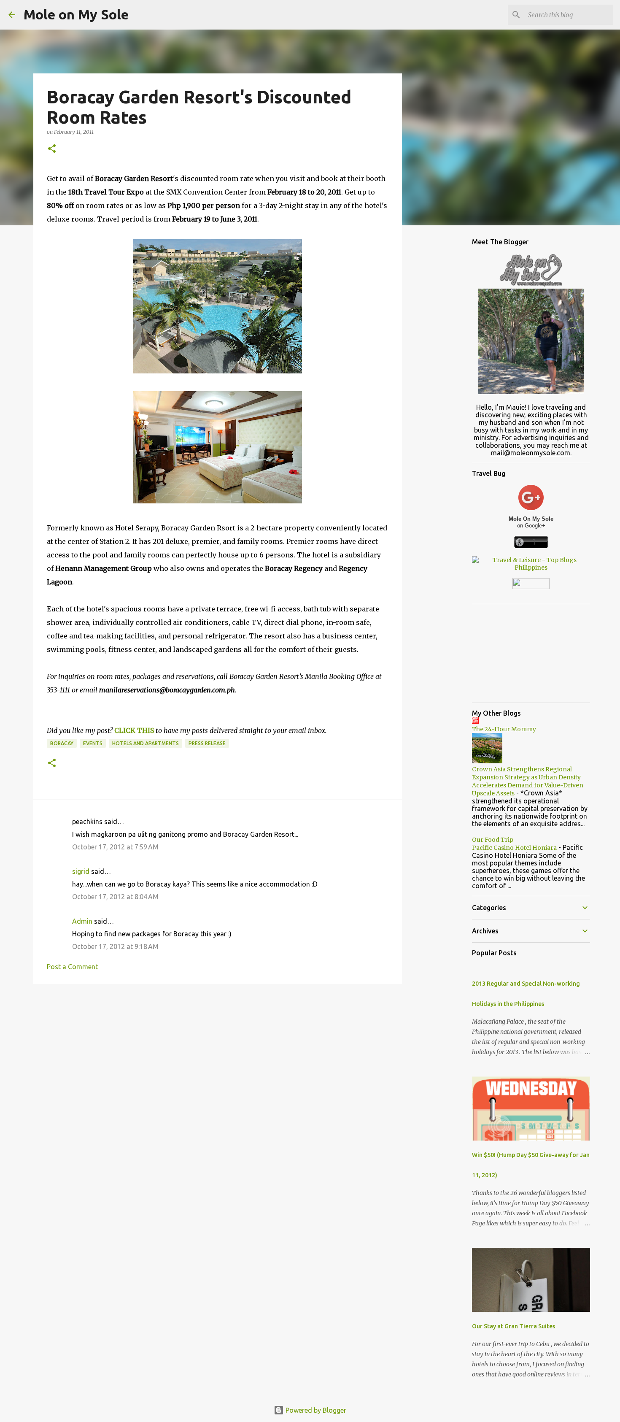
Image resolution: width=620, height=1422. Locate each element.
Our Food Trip (492, 839)
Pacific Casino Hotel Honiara (514, 848)
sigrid (80, 871)
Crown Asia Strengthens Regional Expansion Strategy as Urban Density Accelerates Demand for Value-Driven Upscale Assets (527, 781)
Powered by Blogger (315, 1410)
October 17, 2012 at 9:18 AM (115, 946)
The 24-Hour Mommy (504, 729)
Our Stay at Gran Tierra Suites (513, 1326)
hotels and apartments (145, 743)
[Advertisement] (217, 1056)
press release (207, 743)
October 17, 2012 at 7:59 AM (115, 847)
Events (92, 743)
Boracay (61, 743)
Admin (82, 921)
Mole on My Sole (76, 14)
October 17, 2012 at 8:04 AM (115, 896)
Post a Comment (72, 967)
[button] (52, 149)
